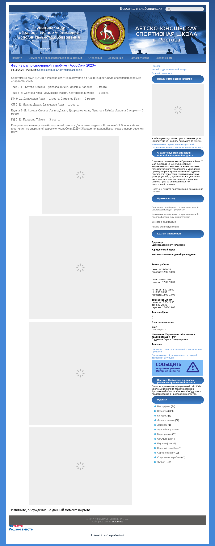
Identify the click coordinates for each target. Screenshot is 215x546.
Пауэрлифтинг (165, 443)
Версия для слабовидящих (141, 8)
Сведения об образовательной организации (55, 57)
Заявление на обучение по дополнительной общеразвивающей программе (175, 208)
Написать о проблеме (107, 535)
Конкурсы (162, 415)
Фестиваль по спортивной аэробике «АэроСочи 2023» (53, 65)
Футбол (161, 462)
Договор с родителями (164, 222)
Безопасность (164, 57)
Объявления (164, 439)
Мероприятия (164, 434)
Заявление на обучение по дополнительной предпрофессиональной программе (175, 215)
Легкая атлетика (165, 420)
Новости (17, 57)
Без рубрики (163, 406)
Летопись (162, 425)
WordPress (117, 521)
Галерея (156, 66)
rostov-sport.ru (159, 329)
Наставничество (139, 57)
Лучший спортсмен (162, 73)
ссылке (198, 141)
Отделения (95, 57)
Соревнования (46, 69)
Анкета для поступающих (165, 226)
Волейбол (162, 411)
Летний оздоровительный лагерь (169, 69)
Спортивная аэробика (69, 69)
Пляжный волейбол (167, 448)
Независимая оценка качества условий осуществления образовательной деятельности (177, 145)
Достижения (115, 57)
